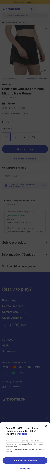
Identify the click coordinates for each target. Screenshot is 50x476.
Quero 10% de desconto (25, 460)
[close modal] (45, 426)
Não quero (25, 468)
